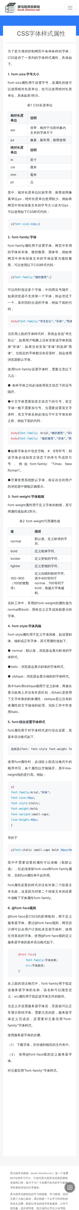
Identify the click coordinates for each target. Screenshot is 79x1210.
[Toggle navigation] (70, 8)
